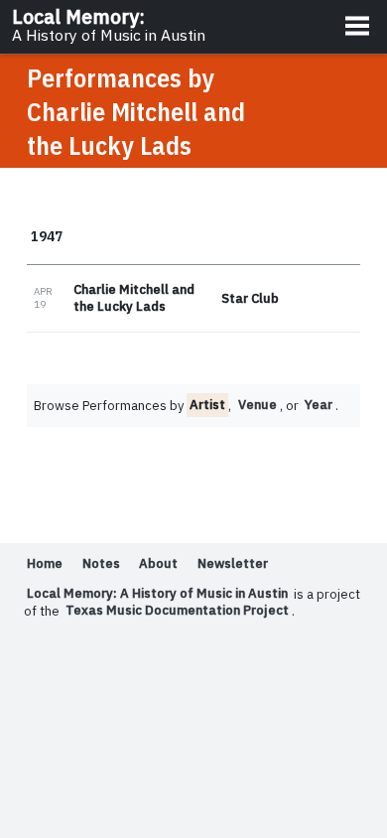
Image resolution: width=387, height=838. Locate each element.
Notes (101, 564)
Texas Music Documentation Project (177, 611)
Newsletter (232, 564)
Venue (257, 405)
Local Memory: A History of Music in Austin (157, 594)
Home (45, 564)
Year (318, 405)
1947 (47, 235)
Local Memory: (108, 25)
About (158, 564)
